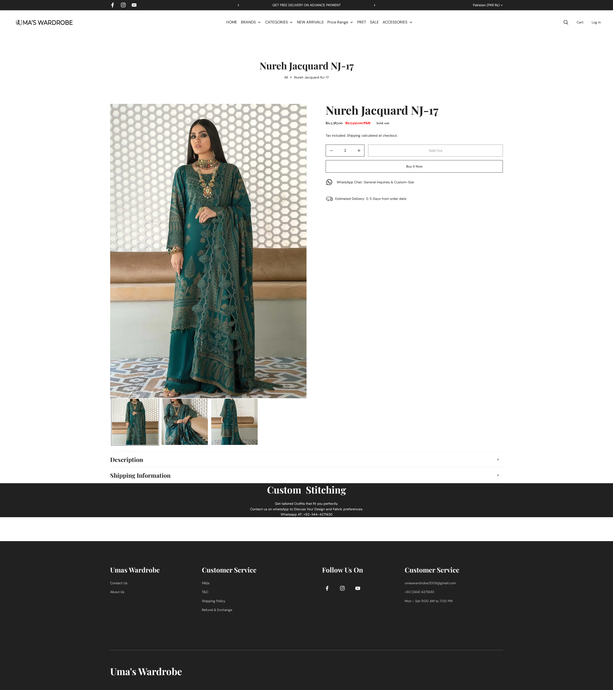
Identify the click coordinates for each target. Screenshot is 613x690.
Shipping (353, 135)
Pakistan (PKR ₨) (486, 5)
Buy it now (414, 166)
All (286, 77)
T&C (205, 592)
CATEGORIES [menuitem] (276, 22)
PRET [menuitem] (361, 22)
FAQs (206, 583)
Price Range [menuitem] (337, 22)
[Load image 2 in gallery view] (185, 422)
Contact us (118, 583)
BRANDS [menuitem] (248, 22)
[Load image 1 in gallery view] (135, 422)
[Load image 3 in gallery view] (234, 422)
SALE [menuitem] (374, 22)
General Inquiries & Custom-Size (375, 182)
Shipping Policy (213, 601)
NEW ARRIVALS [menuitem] (310, 22)
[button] (372, 5)
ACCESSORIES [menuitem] (395, 22)
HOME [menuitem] (231, 22)
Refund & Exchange (217, 610)
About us (117, 592)
